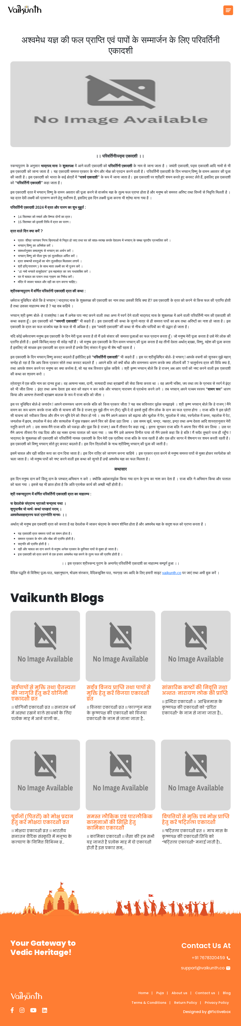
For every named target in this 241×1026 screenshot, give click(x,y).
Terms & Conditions (151, 1002)
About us (181, 993)
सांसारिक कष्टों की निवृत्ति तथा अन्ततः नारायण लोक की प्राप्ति (195, 690)
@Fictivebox (219, 1011)
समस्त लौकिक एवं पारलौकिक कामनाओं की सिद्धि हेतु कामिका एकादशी (120, 822)
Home (145, 993)
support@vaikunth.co (203, 968)
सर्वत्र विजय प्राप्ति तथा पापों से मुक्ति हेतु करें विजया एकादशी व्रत (119, 693)
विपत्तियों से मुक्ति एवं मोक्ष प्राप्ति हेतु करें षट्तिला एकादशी (195, 819)
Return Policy (187, 1002)
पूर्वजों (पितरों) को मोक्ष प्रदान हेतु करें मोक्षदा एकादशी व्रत (42, 819)
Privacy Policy (217, 1002)
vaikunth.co (171, 573)
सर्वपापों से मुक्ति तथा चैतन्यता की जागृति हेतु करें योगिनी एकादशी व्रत (43, 693)
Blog (227, 993)
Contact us (207, 993)
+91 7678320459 (208, 958)
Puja (162, 993)
